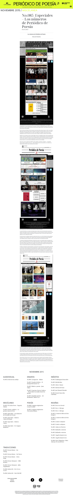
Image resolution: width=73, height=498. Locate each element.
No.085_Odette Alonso (57, 385)
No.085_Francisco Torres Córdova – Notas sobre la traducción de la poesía (36, 392)
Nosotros (12, 481)
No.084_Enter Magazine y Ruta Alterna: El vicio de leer (59, 441)
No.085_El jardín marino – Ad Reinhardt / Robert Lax (35, 396)
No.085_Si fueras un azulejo (10, 379)
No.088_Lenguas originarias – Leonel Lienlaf (35, 406)
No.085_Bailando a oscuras (58, 429)
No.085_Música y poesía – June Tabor (35, 386)
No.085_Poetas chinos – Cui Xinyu (12, 454)
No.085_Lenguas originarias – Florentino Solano (35, 410)
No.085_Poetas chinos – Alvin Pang (11, 457)
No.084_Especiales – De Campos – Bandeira (12, 426)
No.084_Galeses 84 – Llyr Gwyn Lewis (11, 469)
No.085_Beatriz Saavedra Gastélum (58, 393)
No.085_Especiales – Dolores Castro (11, 422)
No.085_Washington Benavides (59, 379)
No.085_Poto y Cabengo (57, 408)
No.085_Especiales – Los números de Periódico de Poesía (12, 414)
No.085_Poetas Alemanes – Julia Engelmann (12, 465)
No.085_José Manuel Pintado (59, 390)
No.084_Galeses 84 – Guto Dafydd (12, 473)
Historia (12, 480)
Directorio (61, 479)
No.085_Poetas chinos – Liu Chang (10, 450)
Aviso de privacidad (12, 478)
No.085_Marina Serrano (57, 387)
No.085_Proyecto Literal (57, 405)
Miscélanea (29, 10)
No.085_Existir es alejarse (58, 421)
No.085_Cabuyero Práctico (58, 427)
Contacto (61, 480)
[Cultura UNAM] (7, 3)
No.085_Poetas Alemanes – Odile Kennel (12, 461)
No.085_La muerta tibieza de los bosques (60, 414)
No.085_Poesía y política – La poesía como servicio (11, 410)
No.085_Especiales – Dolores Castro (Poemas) (11, 418)
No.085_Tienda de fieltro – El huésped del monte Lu (35, 382)
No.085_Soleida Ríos (56, 382)
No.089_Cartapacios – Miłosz (35, 379)
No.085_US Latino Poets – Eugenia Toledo (12, 406)
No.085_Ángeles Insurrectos (59, 435)
